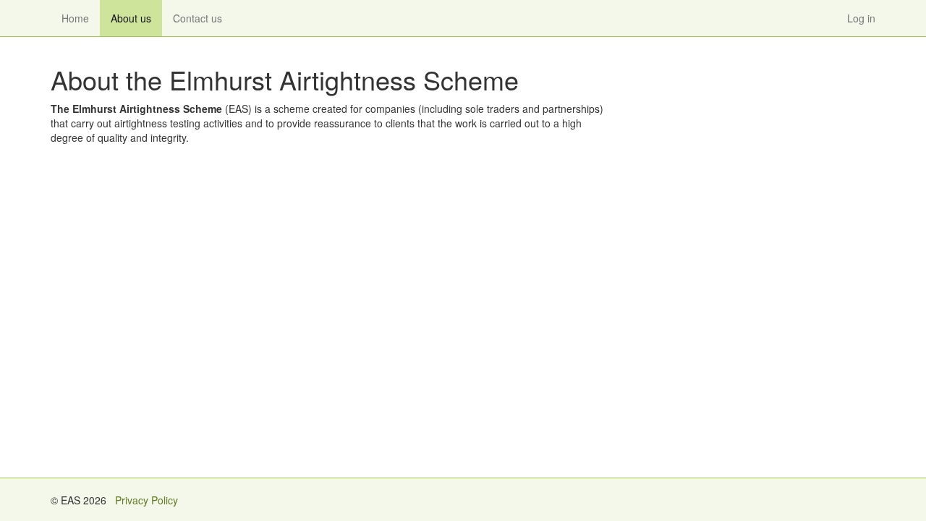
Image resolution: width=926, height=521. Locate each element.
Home (75, 18)
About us (131, 18)
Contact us (197, 18)
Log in (861, 18)
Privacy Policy (146, 500)
